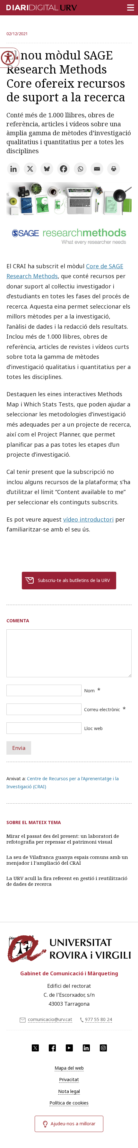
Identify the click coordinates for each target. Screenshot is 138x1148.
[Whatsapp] (80, 168)
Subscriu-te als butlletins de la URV (74, 580)
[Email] (97, 168)
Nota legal (69, 1091)
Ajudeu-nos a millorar (73, 1123)
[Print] (113, 168)
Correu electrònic (102, 709)
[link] (69, 245)
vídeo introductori (88, 519)
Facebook (52, 1047)
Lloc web (93, 728)
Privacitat (69, 1079)
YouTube (69, 1047)
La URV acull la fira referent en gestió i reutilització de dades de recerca (66, 881)
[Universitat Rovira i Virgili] (69, 949)
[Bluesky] (46, 168)
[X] (30, 168)
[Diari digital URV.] (33, 6)
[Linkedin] (13, 168)
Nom (89, 691)
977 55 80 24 (98, 1019)
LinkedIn (86, 1047)
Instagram (103, 1047)
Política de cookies (69, 1103)
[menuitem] (69, 1068)
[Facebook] (63, 168)
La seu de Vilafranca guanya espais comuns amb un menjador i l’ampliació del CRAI (67, 860)
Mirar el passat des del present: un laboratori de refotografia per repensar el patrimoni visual (62, 839)
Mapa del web (69, 1068)
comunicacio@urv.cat (50, 1019)
